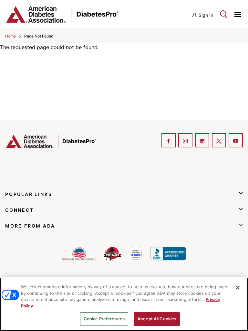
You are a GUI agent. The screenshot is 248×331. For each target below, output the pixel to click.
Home (10, 36)
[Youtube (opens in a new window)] (235, 141)
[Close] (238, 288)
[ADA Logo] (44, 14)
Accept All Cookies (157, 318)
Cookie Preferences (104, 318)
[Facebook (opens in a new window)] (168, 141)
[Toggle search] (223, 14)
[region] (124, 304)
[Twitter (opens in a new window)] (219, 141)
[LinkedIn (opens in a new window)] (202, 141)
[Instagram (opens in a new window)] (185, 141)
